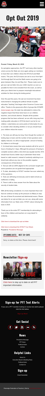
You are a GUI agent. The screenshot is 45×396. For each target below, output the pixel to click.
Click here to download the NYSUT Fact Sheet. (17, 227)
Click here (7, 282)
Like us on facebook (10, 327)
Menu (42, 4)
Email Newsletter (22, 375)
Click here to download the (10, 221)
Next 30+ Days (24, 234)
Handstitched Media (35, 388)
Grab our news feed (34, 327)
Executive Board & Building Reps (22, 360)
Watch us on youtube (22, 327)
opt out (22, 221)
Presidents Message (16, 230)
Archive (22, 347)
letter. (27, 221)
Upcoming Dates (10, 234)
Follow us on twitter (16, 327)
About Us (22, 357)
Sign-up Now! (22, 314)
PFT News (22, 342)
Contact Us (22, 364)
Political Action (22, 344)
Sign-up (23, 257)
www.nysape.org (7, 110)
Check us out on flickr (28, 327)
